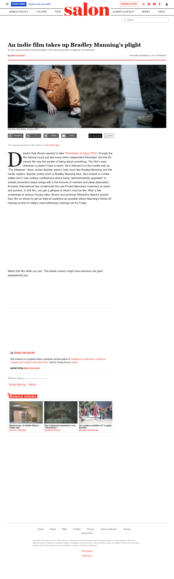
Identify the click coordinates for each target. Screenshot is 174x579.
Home (40, 529)
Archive (127, 529)
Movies (32, 385)
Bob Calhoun (17, 56)
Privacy (90, 529)
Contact (76, 529)
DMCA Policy (87, 556)
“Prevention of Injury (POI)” (81, 153)
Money (146, 12)
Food (58, 12)
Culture (41, 12)
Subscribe (18, 4)
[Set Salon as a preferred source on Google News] (95, 136)
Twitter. (74, 363)
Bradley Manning (17, 385)
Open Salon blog (52, 145)
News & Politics (18, 12)
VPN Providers (87, 551)
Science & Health (123, 12)
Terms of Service (109, 529)
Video (161, 12)
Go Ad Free (87, 533)
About (53, 529)
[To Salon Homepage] (87, 9)
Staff (64, 529)
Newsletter (129, 4)
